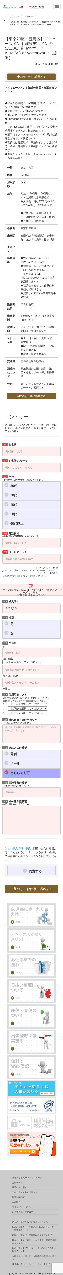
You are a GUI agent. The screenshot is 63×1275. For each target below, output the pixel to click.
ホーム (16, 16)
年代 (23, 478)
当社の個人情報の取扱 (18, 848)
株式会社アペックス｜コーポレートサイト (32, 1264)
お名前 (10, 444)
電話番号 (22, 534)
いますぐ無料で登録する (23, 1211)
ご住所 (10, 642)
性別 (9, 617)
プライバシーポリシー (22, 1207)
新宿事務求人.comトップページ (27, 1177)
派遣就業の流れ (19, 1197)
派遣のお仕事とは (20, 1187)
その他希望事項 (17, 802)
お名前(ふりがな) (16, 460)
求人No (11, 601)
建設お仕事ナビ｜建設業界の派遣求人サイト (33, 1235)
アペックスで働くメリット (24, 1192)
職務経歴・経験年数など (19, 721)
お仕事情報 (29, 16)
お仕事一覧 (17, 1182)
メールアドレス (15, 551)
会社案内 (16, 1202)
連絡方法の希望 (15, 747)
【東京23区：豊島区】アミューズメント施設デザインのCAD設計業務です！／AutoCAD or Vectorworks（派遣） (35, 23)
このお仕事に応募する (33, 76)
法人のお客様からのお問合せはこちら (30, 1222)
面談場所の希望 (16, 784)
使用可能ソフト (15, 694)
